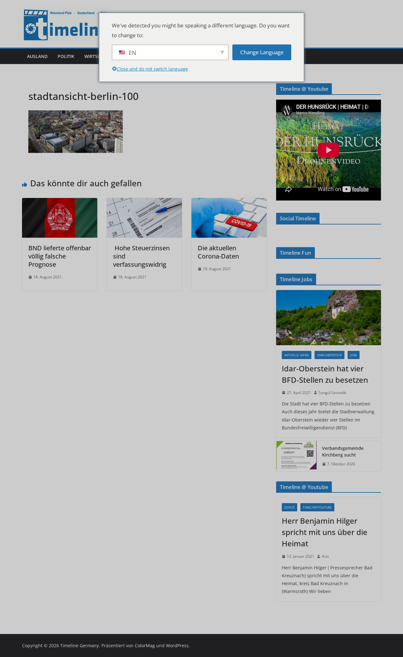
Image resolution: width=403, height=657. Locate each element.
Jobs (353, 355)
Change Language (262, 52)
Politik (66, 56)
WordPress (177, 645)
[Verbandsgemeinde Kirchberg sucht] (296, 456)
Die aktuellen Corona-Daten (219, 252)
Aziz (325, 556)
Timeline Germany (79, 645)
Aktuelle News (296, 355)
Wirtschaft (97, 56)
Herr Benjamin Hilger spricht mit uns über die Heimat (324, 532)
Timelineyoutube (317, 507)
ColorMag (145, 645)
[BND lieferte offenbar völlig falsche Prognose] (59, 202)
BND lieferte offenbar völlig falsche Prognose (59, 256)
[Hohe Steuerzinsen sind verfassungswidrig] (144, 202)
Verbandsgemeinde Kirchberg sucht (343, 451)
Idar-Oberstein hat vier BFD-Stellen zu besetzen (325, 374)
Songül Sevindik (332, 392)
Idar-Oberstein (329, 355)
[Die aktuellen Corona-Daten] (229, 202)
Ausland (37, 56)
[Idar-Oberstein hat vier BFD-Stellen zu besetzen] (328, 317)
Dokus (289, 507)
